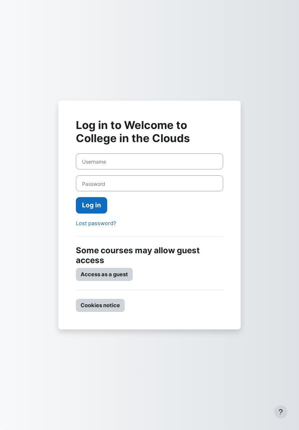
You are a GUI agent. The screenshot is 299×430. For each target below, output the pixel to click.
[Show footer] (280, 411)
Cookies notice (100, 305)
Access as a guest (104, 274)
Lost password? (96, 223)
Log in (91, 205)
